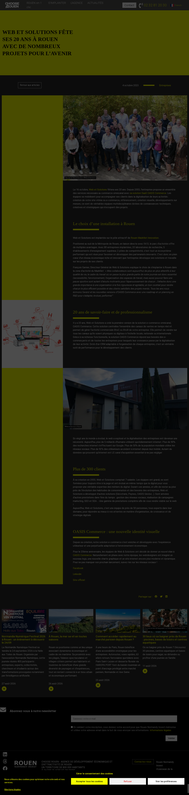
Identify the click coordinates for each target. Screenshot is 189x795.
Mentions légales (12, 789)
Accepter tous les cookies (89, 781)
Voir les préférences (166, 781)
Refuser (128, 781)
